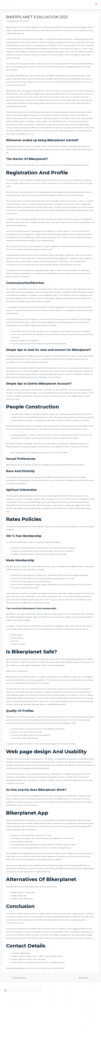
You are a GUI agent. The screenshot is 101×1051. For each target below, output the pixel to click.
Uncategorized (12, 21)
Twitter (69, 1006)
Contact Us (52, 1003)
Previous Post (18, 978)
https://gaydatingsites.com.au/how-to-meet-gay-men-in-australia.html (35, 968)
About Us (51, 1000)
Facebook (70, 1000)
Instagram (70, 1003)
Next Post (84, 978)
